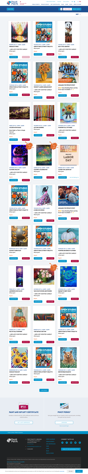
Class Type (10, 9)
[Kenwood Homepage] (12, 3)
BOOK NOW (50, 54)
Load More (44, 390)
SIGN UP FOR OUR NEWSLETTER (71, 449)
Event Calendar (50, 439)
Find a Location (66, 1)
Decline (71, 471)
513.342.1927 (30, 449)
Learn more (62, 471)
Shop (66, 4)
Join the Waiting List (74, 177)
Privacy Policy (16, 461)
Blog (71, 4)
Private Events (45, 4)
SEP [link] (77, 14)
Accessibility (22, 461)
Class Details (13, 57)
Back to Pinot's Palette (51, 1)
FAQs (62, 4)
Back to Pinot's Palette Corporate (15, 432)
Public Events (36, 4)
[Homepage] (16, 440)
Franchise (59, 1)
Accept (79, 471)
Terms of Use (9, 461)
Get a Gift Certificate (24, 422)
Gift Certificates (55, 4)
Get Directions (30, 444)
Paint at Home (77, 4)
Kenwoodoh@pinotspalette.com (34, 446)
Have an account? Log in (64, 425)
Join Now (64, 422)
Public (67, 9)
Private (76, 9)
